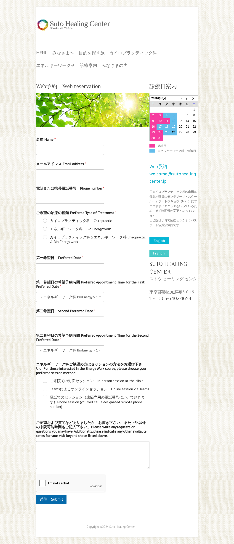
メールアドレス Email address (61, 164)
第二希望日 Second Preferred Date (65, 311)
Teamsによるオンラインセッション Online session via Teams (99, 389)
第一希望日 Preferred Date (59, 258)
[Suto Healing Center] (73, 26)
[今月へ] (187, 98)
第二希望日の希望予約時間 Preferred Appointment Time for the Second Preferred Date (92, 337)
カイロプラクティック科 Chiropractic (81, 220)
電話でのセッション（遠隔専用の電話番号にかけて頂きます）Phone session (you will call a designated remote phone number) (97, 402)
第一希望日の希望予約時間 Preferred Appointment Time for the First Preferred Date (90, 284)
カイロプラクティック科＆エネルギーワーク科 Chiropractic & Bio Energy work (98, 239)
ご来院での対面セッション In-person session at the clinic (96, 380)
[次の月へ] (194, 98)
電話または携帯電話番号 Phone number (70, 188)
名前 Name (46, 139)
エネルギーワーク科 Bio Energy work (80, 229)
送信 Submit (51, 499)
